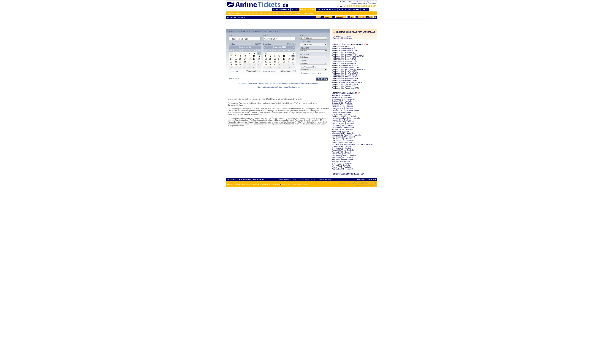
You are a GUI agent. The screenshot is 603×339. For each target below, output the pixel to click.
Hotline (361, 5)
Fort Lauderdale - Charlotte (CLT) (344, 52)
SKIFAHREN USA (300, 184)
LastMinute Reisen (326, 9)
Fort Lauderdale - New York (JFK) (345, 71)
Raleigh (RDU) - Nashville (341, 154)
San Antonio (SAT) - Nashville (343, 158)
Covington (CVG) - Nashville (342, 109)
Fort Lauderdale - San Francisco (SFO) (347, 82)
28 (231, 65)
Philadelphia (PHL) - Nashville (343, 150)
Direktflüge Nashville (344, 93)
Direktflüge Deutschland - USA (348, 174)
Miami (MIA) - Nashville (340, 131)
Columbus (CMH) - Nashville (342, 107)
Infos (365, 9)
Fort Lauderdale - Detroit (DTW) (344, 60)
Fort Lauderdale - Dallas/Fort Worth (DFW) (348, 56)
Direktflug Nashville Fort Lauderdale (355, 32)
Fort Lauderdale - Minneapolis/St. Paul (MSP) (349, 69)
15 (236, 59)
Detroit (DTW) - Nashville (341, 114)
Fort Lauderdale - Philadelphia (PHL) (345, 79)
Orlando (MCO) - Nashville (342, 148)
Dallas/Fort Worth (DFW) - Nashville (345, 110)
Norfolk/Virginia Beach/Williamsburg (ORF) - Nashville (352, 144)
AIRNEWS (371, 179)
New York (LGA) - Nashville (342, 141)
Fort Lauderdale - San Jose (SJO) (345, 84)
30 (240, 65)
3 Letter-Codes (282, 179)
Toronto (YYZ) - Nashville (341, 167)
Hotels (342, 9)
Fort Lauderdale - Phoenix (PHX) (344, 80)
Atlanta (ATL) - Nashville (341, 95)
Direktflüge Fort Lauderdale (348, 44)
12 (254, 56)
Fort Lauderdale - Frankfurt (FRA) (345, 62)
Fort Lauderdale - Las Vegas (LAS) (345, 65)
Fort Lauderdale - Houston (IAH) (344, 64)
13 (259, 56)
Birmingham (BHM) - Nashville (343, 99)
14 (231, 59)
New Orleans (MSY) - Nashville (344, 137)
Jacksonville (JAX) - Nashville (343, 122)
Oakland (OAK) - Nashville (342, 146)
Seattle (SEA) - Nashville (341, 161)
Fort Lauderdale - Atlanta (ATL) (343, 47)
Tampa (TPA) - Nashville (341, 165)
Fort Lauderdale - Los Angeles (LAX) (345, 67)
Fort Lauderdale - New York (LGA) (345, 73)
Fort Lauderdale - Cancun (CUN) (344, 50)
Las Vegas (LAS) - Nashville (342, 125)
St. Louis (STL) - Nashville (342, 163)
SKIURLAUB (240, 184)
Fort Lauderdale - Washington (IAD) (345, 88)
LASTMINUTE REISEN (270, 184)
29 (236, 65)
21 (231, 62)
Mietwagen (353, 9)
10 (245, 56)
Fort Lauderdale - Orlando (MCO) (344, 77)
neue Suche (234, 78)
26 (254, 62)
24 (245, 62)
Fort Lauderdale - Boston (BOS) (344, 48)
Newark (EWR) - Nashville (342, 142)
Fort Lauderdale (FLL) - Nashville (344, 116)
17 (245, 59)
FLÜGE (230, 184)
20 (259, 59)
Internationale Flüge (325, 179)
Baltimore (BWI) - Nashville (342, 97)
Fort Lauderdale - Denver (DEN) (344, 58)
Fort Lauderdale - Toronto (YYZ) (344, 86)
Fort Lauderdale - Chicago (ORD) (344, 54)
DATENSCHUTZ (244, 179)
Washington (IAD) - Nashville (343, 169)
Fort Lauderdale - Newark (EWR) (344, 75)
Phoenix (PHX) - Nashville (341, 152)
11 (249, 56)
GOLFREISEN (253, 184)
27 (259, 62)
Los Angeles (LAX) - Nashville (343, 127)
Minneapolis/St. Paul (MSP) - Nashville (346, 135)
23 (240, 62)
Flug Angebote (281, 9)
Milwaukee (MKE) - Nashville (342, 133)
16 (240, 59)
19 (254, 59)
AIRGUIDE (361, 179)
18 (249, 59)
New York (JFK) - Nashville (342, 139)
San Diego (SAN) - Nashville (342, 159)
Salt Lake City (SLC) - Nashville (344, 156)
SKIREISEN (286, 184)
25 (249, 62)
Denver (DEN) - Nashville (341, 112)
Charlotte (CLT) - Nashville (342, 101)
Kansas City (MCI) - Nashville (343, 124)
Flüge (295, 9)
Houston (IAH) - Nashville (341, 120)
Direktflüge (307, 9)
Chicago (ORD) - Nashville (342, 103)
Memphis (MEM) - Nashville (342, 129)
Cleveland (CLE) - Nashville (342, 105)
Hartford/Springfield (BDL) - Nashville (346, 118)
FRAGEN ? (231, 179)
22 (236, 62)
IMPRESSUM (258, 179)
